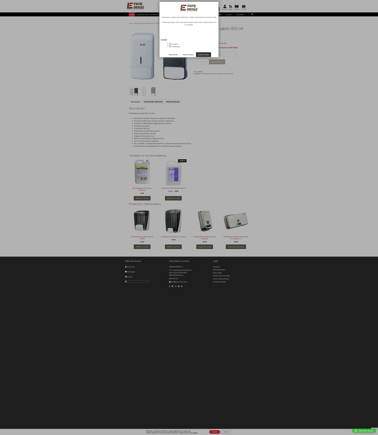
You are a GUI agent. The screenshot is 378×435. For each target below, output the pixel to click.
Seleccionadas (188, 54)
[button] (364, 431)
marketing (175, 46)
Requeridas (173, 54)
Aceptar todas (203, 54)
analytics (175, 44)
